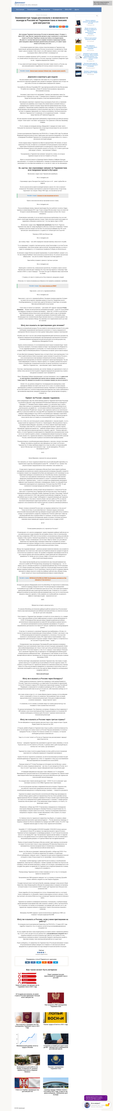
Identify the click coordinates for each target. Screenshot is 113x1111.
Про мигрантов (45, 9)
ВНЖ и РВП (68, 9)
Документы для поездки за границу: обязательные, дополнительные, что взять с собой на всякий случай (90, 56)
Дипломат (20, 2)
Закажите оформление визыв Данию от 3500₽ (90, 72)
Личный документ (32, 9)
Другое (77, 9)
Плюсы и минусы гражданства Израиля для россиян (90, 22)
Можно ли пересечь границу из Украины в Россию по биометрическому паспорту (90, 31)
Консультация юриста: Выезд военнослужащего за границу (90, 65)
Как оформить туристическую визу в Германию (90, 47)
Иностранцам (20, 9)
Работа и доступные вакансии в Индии (90, 38)
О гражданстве (57, 9)
